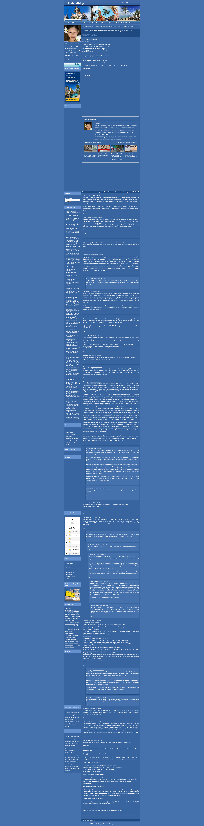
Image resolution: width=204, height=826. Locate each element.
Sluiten (152, 84)
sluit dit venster (59, 104)
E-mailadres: (59, 97)
